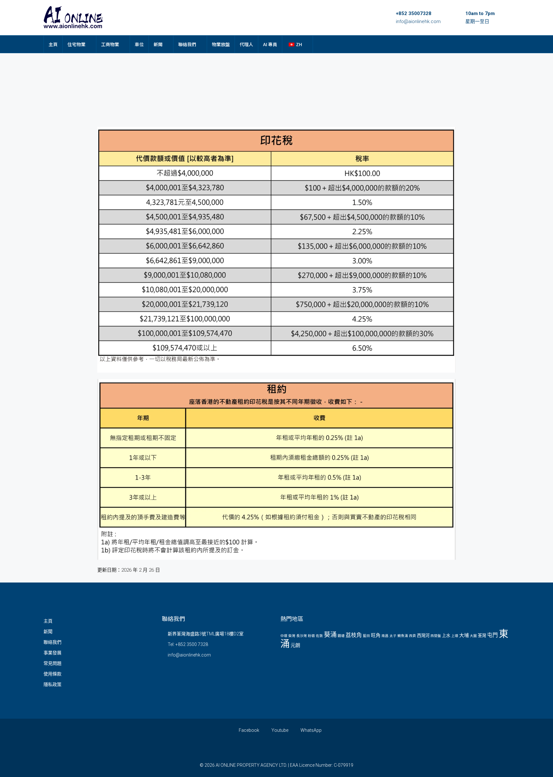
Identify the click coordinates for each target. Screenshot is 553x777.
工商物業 (110, 44)
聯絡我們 (187, 44)
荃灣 (482, 635)
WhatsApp (311, 730)
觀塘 (341, 636)
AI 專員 (270, 44)
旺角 (376, 635)
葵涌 (330, 635)
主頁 (53, 44)
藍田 (366, 636)
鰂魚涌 (402, 636)
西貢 (412, 636)
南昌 (385, 636)
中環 (283, 636)
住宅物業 (76, 44)
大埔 (464, 635)
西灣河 (423, 635)
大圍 (473, 636)
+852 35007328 (413, 13)
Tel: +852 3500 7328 (188, 644)
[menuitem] (499, 44)
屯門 (492, 635)
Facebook (248, 730)
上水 (446, 635)
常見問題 (52, 663)
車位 (139, 44)
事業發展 (52, 652)
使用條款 (52, 673)
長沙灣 (301, 636)
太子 (393, 636)
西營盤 (435, 636)
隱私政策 (52, 684)
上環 (454, 636)
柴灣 (291, 636)
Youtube (279, 730)
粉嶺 (311, 636)
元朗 (295, 645)
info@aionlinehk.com (418, 21)
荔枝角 (354, 635)
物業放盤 (221, 44)
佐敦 (319, 636)
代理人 (246, 44)
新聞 (158, 44)
